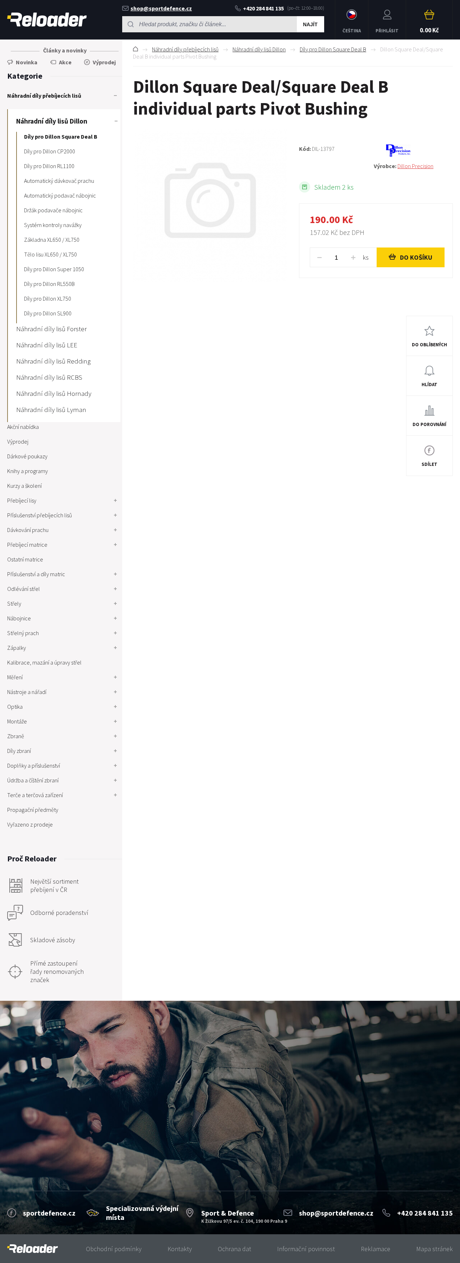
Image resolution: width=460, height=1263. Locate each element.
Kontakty (179, 1249)
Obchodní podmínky (114, 1249)
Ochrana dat (234, 1249)
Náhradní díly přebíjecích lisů (185, 49)
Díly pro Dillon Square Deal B (333, 49)
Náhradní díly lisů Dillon (259, 49)
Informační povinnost (306, 1249)
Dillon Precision (415, 166)
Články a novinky (65, 50)
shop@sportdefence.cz (161, 8)
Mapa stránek (434, 1249)
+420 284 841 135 (263, 8)
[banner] (32, 1248)
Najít (310, 24)
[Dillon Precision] (413, 150)
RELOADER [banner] (47, 20)
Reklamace (375, 1249)
